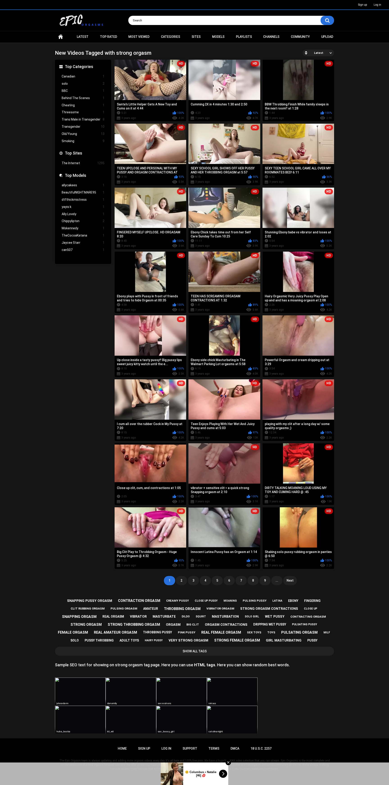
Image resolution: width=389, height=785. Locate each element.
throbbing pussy (157, 632)
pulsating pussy (304, 624)
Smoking (83, 141)
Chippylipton (83, 221)
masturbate (164, 616)
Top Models (75, 175)
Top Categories (79, 66)
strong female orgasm (237, 640)
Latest (82, 37)
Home (60, 37)
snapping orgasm (79, 616)
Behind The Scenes (83, 98)
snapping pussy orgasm (89, 601)
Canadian (83, 76)
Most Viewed (138, 37)
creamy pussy (177, 600)
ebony (293, 601)
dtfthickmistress (83, 199)
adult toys (129, 640)
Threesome (83, 112)
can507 (83, 250)
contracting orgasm (308, 616)
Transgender (83, 126)
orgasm (173, 625)
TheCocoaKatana (83, 235)
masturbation (225, 616)
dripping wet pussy (269, 624)
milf (326, 632)
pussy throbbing (99, 640)
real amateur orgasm (115, 632)
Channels (271, 37)
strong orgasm (86, 624)
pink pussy (186, 632)
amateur (150, 608)
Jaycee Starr (83, 242)
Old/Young (83, 134)
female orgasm (73, 632)
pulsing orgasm (124, 608)
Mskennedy (83, 228)
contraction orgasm (139, 600)
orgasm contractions (226, 625)
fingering (312, 601)
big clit (192, 624)
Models (218, 37)
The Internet (83, 163)
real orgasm (113, 616)
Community (300, 37)
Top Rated (108, 37)
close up (310, 608)
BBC (83, 91)
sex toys (254, 632)
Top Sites (73, 153)
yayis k (83, 207)
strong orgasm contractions (269, 609)
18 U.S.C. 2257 (261, 748)
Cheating (83, 105)
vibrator (138, 616)
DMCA (235, 748)
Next (290, 580)
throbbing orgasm (182, 609)
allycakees (83, 185)
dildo (186, 616)
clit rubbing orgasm (88, 608)
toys (271, 632)
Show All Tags (195, 651)
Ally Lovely (83, 214)
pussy (312, 640)
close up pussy (206, 600)
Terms (213, 748)
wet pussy (275, 616)
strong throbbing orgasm (134, 624)
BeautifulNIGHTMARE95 (83, 192)
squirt (201, 616)
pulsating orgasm (299, 632)
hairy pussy (154, 640)
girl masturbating (283, 640)
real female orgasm (221, 632)
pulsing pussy (255, 600)
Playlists (244, 37)
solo (83, 83)
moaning (230, 600)
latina (277, 600)
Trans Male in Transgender (83, 119)
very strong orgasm (188, 640)
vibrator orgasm (220, 608)
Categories (170, 37)
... (277, 580)
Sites (196, 37)
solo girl (252, 616)
